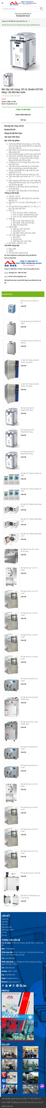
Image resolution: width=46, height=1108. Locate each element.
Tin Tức (4, 932)
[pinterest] (17, 985)
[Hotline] (4, 1075)
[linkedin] (24, 985)
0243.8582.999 (10, 958)
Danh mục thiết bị (8, 930)
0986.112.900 (12, 971)
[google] (14, 985)
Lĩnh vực (4, 924)
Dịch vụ (4, 935)
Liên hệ (4, 99)
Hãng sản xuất (7, 927)
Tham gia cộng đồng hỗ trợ (23, 14)
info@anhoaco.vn (12, 978)
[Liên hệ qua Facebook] (42, 1086)
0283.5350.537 (10, 968)
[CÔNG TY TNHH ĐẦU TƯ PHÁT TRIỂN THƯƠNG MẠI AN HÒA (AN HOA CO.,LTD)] (23, 3)
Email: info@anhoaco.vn (9, 104)
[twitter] (10, 985)
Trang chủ (5, 21)
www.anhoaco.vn (14, 982)
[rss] (21, 985)
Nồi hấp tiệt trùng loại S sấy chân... (31, 873)
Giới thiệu (5, 922)
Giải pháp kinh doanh (23, 16)
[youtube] (6, 985)
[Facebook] (4, 1086)
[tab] (23, 109)
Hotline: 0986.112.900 (9, 102)
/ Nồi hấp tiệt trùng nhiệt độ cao (17, 21)
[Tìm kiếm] (41, 8)
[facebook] (3, 985)
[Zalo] (4, 1081)
